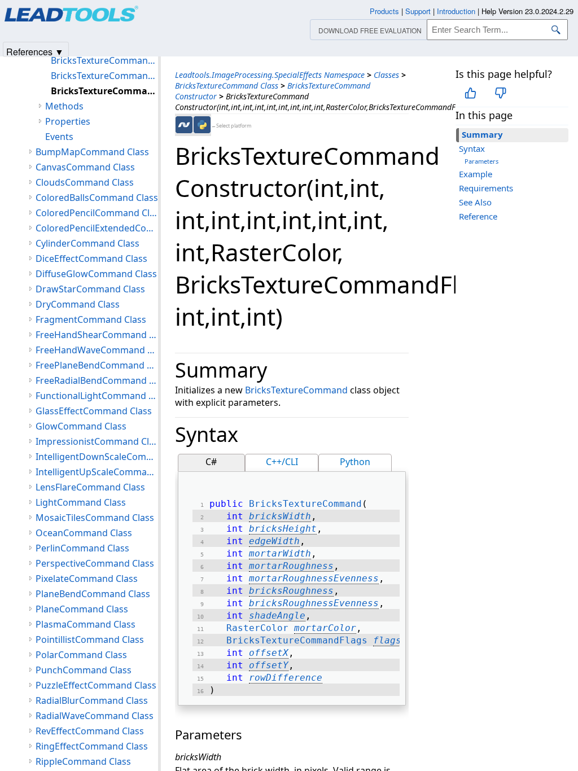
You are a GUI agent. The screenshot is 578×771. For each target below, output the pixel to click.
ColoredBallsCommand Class (97, 197)
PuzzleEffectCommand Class (96, 685)
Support (418, 11)
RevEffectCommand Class (90, 731)
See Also (475, 202)
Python (355, 461)
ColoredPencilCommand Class (97, 213)
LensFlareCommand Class (90, 487)
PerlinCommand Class (82, 548)
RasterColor (257, 628)
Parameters (481, 161)
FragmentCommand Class (91, 319)
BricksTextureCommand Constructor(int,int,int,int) (104, 60)
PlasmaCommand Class (85, 624)
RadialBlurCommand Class (92, 700)
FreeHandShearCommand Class (97, 334)
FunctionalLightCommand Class (97, 395)
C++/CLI (282, 461)
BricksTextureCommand (296, 390)
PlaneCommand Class (82, 609)
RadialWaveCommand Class (95, 715)
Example (475, 173)
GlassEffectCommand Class (94, 411)
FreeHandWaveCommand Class (97, 350)
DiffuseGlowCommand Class (96, 274)
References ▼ (35, 51)
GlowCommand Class (81, 426)
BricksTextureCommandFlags (296, 640)
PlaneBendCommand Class (93, 594)
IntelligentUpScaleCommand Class (97, 472)
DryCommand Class (78, 304)
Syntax (472, 148)
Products (384, 11)
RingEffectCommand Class (92, 746)
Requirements (486, 188)
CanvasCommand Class (85, 167)
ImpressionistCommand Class (97, 441)
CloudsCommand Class (85, 182)
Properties (67, 121)
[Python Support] (202, 124)
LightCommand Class (81, 502)
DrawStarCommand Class (90, 289)
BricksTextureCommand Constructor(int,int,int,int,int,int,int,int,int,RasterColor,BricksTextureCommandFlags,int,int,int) (104, 91)
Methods (64, 106)
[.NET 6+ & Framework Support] (184, 124)
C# (211, 461)
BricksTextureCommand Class (226, 85)
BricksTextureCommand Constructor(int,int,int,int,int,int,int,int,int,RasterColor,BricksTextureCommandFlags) (104, 75)
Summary (482, 134)
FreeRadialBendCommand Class (97, 380)
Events (59, 136)
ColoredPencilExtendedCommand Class (97, 228)
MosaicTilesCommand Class (95, 517)
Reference (478, 216)
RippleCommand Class (83, 761)
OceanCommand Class (84, 533)
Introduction (456, 11)
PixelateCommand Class (87, 578)
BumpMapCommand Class (92, 152)
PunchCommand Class (84, 670)
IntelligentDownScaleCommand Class (97, 456)
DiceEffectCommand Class (91, 258)
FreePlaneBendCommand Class (97, 365)
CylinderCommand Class (87, 243)
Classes (386, 74)
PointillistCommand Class (90, 639)
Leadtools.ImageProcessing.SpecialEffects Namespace (270, 74)
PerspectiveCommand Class (95, 563)
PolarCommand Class (81, 655)
